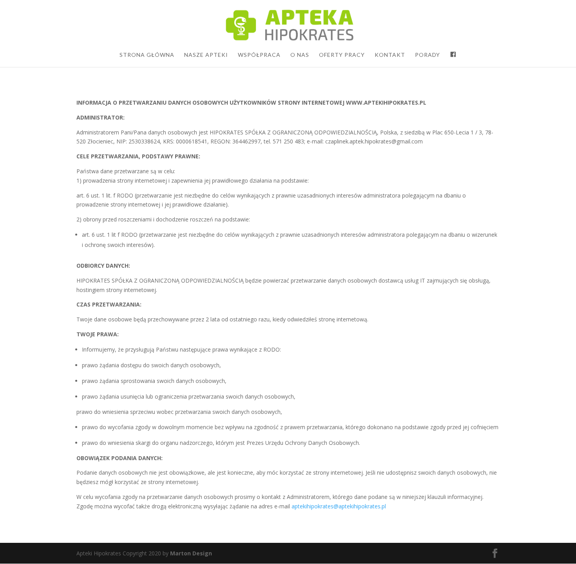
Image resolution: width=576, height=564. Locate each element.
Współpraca (259, 55)
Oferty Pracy (342, 55)
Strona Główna (147, 55)
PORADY (427, 55)
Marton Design (191, 553)
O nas (299, 55)
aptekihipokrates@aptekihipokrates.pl (339, 506)
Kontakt (390, 55)
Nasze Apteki (206, 55)
